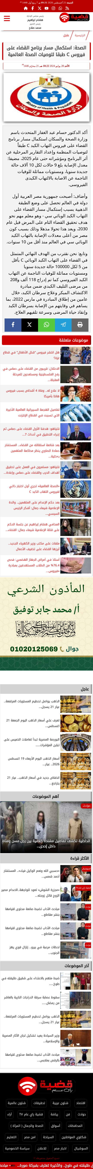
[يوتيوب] (46, 8)
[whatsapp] (46, 325)
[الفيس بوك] (32, 8)
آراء (9, 1114)
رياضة (54, 1114)
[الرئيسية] (25, 8)
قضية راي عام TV (31, 1114)
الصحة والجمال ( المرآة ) (27, 1126)
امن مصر (29, 1137)
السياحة (48, 1137)
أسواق (55, 1126)
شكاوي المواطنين (74, 1137)
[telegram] (63, 325)
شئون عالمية (17, 1103)
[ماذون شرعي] (46, 624)
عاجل (66, 35)
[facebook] (13, 325)
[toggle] (6, 18)
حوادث (82, 1114)
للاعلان (41, 1148)
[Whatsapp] (60, 8)
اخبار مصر (60, 1148)
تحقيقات (39, 1103)
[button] (9, 829)
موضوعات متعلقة (73, 340)
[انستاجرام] (53, 8)
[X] (29, 325)
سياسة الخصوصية (17, 1148)
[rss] (67, 8)
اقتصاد (80, 1103)
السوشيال (81, 1148)
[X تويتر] (39, 8)
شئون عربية (60, 1103)
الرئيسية (80, 35)
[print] (80, 325)
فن (68, 1114)
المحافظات (75, 1126)
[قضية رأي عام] (74, 18)
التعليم (11, 1137)
